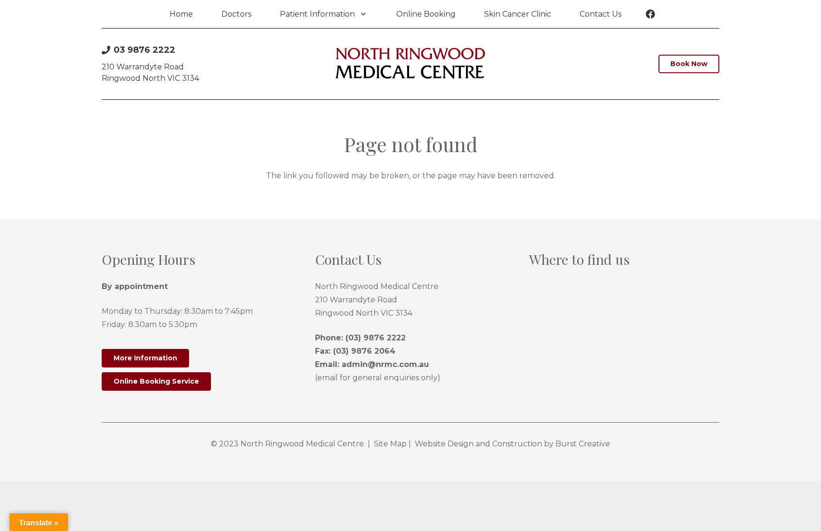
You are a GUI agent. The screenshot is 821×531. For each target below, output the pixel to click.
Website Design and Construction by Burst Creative (512, 443)
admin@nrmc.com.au (385, 364)
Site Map (390, 443)
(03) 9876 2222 (375, 337)
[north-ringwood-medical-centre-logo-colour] (410, 64)
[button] (361, 14)
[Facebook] (650, 14)
